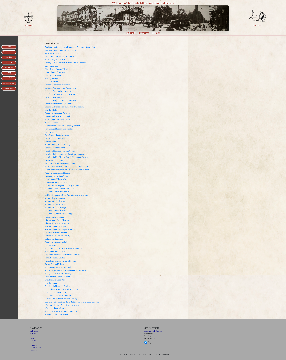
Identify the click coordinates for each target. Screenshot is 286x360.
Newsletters (33, 350)
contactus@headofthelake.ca (153, 331)
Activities (33, 340)
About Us (33, 333)
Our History (34, 343)
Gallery (32, 338)
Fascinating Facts (35, 347)
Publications (34, 336)
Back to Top (34, 331)
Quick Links (34, 345)
